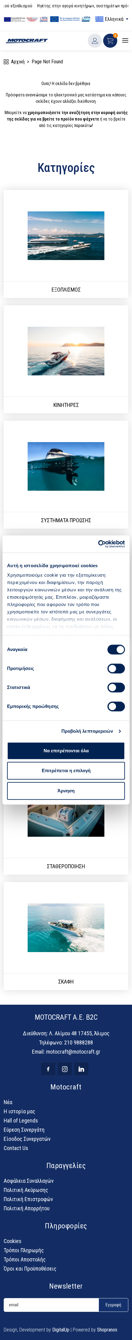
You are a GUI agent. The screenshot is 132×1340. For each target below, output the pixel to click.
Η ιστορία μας (19, 1111)
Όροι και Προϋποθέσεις (30, 1268)
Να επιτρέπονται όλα (66, 750)
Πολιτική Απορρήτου (26, 1208)
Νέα (8, 1102)
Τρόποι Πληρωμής (24, 1250)
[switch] (116, 668)
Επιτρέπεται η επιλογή (66, 770)
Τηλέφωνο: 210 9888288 (66, 1042)
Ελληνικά (113, 19)
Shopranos (107, 1330)
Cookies (12, 1241)
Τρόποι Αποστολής (25, 1259)
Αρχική (18, 62)
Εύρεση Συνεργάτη (24, 1129)
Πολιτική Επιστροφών (28, 1199)
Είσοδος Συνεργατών (27, 1139)
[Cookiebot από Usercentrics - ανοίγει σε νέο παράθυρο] (98, 544)
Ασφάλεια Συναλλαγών (29, 1181)
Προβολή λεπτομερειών (87, 731)
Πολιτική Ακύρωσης (26, 1190)
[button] (110, 41)
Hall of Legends (21, 1120)
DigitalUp (60, 1330)
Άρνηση (66, 790)
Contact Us (16, 1148)
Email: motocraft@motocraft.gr (66, 1051)
